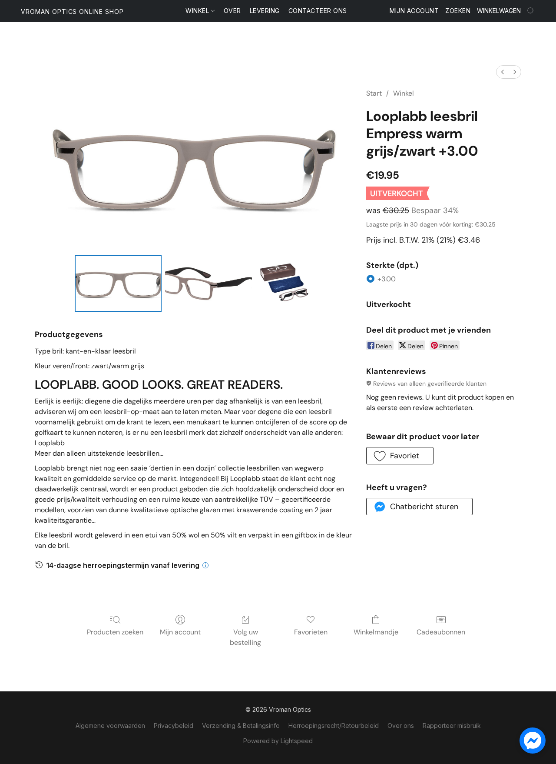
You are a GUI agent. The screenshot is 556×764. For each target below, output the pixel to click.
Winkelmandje (376, 632)
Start (374, 93)
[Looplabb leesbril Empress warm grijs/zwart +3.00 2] (283, 283)
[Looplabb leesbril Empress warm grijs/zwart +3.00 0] (118, 283)
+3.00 (386, 279)
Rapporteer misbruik (452, 725)
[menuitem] (502, 72)
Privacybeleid (173, 725)
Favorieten (311, 632)
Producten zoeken (115, 632)
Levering (265, 10)
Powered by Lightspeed (278, 740)
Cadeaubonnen (441, 632)
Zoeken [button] (457, 10)
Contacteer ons (317, 10)
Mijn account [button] (414, 10)
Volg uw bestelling (245, 637)
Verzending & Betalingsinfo (241, 725)
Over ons (400, 725)
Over (232, 10)
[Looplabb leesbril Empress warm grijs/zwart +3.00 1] (208, 283)
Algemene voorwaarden (110, 725)
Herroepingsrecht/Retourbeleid (333, 725)
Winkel (198, 10)
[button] (72, 11)
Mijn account (180, 632)
